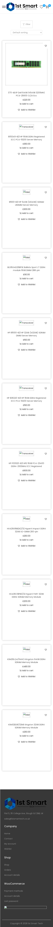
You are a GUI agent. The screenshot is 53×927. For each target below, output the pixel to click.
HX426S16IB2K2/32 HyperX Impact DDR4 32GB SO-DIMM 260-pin (26, 530)
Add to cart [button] (27, 103)
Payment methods (13, 891)
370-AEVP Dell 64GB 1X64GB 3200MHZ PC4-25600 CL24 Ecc (26, 94)
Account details (12, 875)
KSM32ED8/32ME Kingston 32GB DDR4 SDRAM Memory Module (26, 726)
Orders (7, 869)
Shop (6, 864)
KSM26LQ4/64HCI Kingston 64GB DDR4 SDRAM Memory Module (26, 661)
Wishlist (8, 848)
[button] (46, 46)
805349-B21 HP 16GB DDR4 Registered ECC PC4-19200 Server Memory (26, 138)
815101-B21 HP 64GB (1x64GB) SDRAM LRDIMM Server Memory (26, 203)
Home (7, 833)
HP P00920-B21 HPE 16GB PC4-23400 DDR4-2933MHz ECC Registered (26, 465)
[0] (41, 7)
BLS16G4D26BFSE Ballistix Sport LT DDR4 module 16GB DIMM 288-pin (26, 269)
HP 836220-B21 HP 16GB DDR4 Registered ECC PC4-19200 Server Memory (26, 399)
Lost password (11, 901)
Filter (28, 24)
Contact (8, 838)
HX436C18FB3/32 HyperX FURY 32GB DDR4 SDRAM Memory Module (26, 595)
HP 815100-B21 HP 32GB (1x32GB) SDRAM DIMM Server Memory (26, 334)
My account (10, 843)
